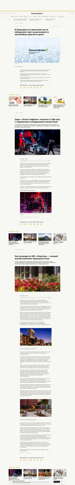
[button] (51, 215)
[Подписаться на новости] (41, 87)
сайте (30, 182)
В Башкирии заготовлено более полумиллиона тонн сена (50, 19)
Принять (56, 481)
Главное (12, 16)
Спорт (29, 16)
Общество (25, 16)
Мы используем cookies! (18, 481)
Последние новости (61, 16)
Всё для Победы (45, 16)
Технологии (35, 16)
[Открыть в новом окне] (20, 87)
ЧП (31, 16)
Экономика (20, 16)
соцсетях (37, 182)
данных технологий (27, 482)
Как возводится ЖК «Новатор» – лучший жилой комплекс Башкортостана (35, 19)
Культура (39, 16)
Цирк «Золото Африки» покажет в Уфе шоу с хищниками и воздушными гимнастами (20, 19)
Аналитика (50, 16)
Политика (16, 16)
